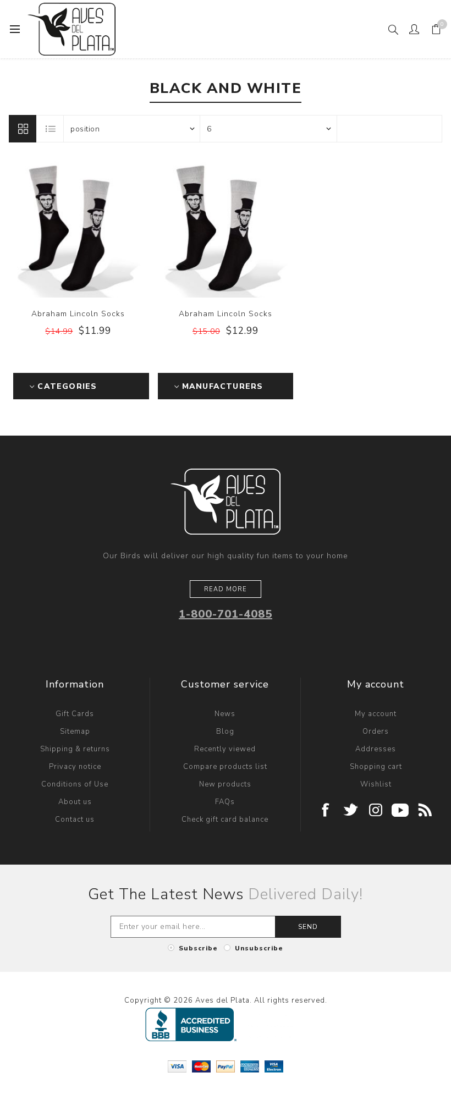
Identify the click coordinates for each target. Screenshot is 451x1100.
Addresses (375, 749)
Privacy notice (75, 767)
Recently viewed (225, 749)
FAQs (225, 802)
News (225, 714)
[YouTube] (400, 811)
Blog (225, 731)
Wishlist (376, 784)
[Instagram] (376, 811)
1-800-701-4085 (225, 614)
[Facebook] (326, 811)
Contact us (75, 819)
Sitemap (75, 731)
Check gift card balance (225, 819)
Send (308, 926)
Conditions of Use (74, 784)
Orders (375, 731)
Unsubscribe (259, 948)
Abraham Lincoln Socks (78, 314)
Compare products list (225, 767)
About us (75, 802)
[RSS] (425, 811)
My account (376, 714)
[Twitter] (351, 811)
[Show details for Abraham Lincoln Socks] (78, 228)
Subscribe (198, 948)
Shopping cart (376, 767)
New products (225, 784)
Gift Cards (75, 714)
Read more (225, 589)
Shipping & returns (75, 749)
